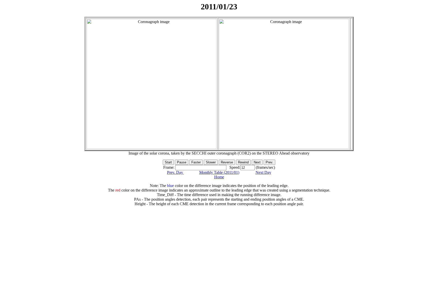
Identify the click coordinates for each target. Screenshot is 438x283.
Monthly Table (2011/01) (219, 172)
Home (219, 177)
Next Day (263, 172)
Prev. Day (175, 172)
